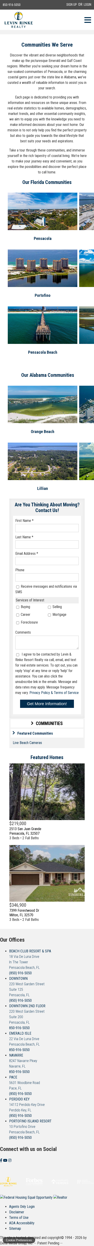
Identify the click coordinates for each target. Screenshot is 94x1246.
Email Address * (26, 553)
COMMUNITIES (49, 723)
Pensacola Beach (42, 352)
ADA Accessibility (21, 1223)
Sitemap (15, 1228)
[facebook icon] (1, 1160)
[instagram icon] (9, 1160)
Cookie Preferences (19, 1240)
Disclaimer (16, 1212)
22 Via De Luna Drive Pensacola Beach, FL (24, 1039)
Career (25, 614)
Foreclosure (29, 622)
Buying (25, 607)
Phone (19, 570)
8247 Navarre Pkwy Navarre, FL (23, 1060)
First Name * (24, 520)
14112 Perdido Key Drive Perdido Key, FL (27, 1104)
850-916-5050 (12, 5)
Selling (57, 607)
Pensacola (43, 238)
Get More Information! (47, 703)
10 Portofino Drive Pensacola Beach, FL (30, 1126)
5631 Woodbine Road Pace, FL (24, 1082)
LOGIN (87, 4)
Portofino (42, 295)
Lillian (42, 488)
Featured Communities (35, 733)
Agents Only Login (22, 1206)
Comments (23, 632)
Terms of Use (19, 1217)
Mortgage (59, 614)
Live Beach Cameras (27, 743)
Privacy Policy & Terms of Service (54, 693)
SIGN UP (71, 4)
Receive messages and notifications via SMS (46, 589)
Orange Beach (42, 431)
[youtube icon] (5, 1160)
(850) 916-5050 (20, 973)
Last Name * (24, 537)
